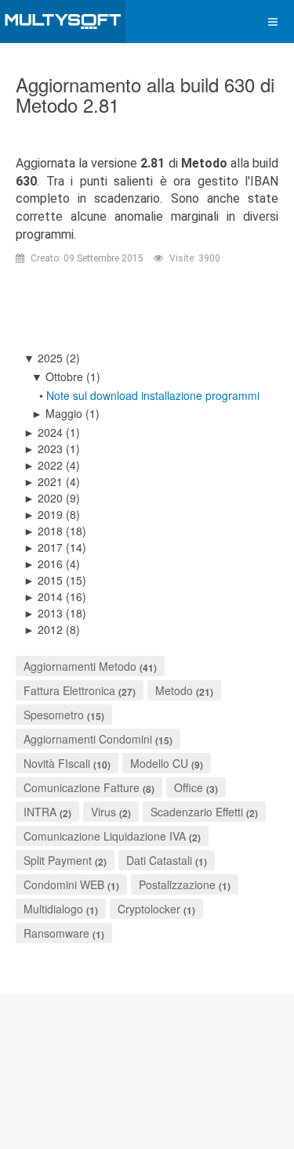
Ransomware (56, 933)
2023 (43, 448)
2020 (43, 498)
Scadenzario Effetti (197, 811)
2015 (43, 580)
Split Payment (58, 860)
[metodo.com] (62, 21)
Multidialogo (53, 909)
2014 (43, 596)
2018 (43, 530)
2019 (43, 514)
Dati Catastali (159, 860)
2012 (43, 629)
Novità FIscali (57, 763)
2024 (43, 432)
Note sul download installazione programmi (153, 395)
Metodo (174, 690)
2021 (43, 481)
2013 (43, 613)
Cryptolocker (149, 909)
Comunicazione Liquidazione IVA (106, 836)
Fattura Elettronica (69, 690)
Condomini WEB (64, 884)
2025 (43, 358)
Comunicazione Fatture (82, 787)
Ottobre (57, 376)
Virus (103, 811)
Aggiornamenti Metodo (80, 666)
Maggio (56, 413)
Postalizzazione (177, 884)
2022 (43, 465)
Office (188, 787)
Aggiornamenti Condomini (88, 739)
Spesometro (54, 714)
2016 (43, 563)
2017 (43, 547)
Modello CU (159, 763)
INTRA (40, 811)
